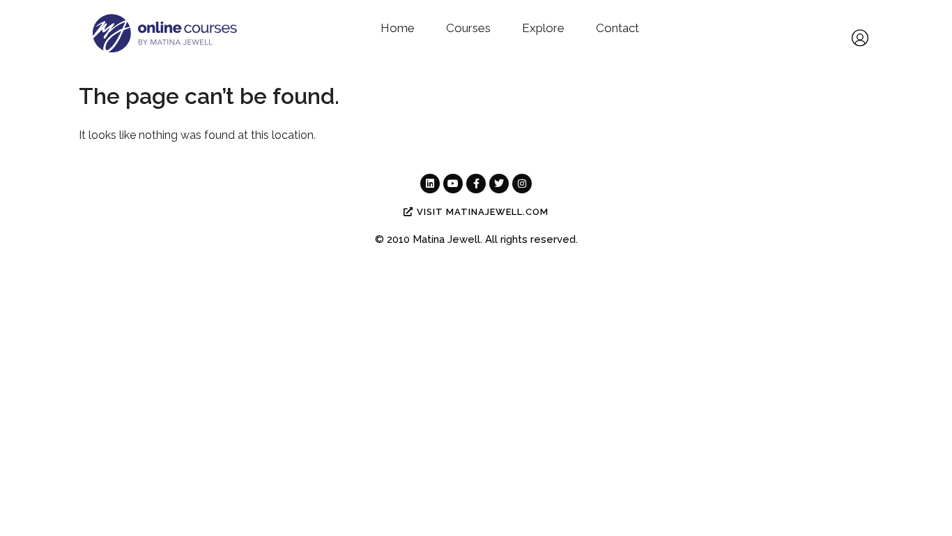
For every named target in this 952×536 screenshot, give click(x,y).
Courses (468, 28)
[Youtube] (453, 183)
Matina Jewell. (447, 239)
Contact (617, 28)
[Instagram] (522, 183)
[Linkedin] (430, 183)
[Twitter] (499, 183)
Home (398, 28)
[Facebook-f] (476, 183)
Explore (543, 28)
